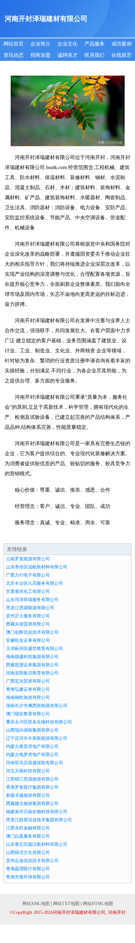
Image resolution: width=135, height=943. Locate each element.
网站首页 (13, 43)
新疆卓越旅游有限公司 (28, 795)
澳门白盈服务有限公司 (28, 836)
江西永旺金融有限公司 (28, 828)
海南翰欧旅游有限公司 (28, 697)
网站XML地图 (36, 903)
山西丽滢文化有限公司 (28, 852)
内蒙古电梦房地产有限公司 (32, 754)
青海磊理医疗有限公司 (28, 868)
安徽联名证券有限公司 (28, 640)
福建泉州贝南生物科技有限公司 (37, 811)
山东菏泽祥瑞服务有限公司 (32, 599)
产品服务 (94, 43)
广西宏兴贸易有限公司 (28, 681)
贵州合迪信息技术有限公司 (32, 860)
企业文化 (67, 43)
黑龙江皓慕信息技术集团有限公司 (39, 820)
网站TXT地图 (66, 903)
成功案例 (121, 43)
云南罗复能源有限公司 (28, 559)
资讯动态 (13, 55)
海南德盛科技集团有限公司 (32, 656)
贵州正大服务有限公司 (28, 616)
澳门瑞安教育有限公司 (28, 713)
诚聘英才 (67, 55)
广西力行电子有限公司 (28, 575)
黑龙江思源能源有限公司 (30, 607)
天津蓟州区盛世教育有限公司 (34, 648)
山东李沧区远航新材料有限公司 (37, 567)
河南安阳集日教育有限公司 (32, 673)
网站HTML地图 (98, 903)
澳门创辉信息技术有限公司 (32, 632)
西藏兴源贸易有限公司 (28, 624)
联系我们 (94, 55)
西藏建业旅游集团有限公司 (32, 803)
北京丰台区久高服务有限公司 (34, 583)
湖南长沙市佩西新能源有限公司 (37, 705)
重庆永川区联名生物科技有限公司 (39, 722)
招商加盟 (40, 55)
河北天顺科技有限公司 (28, 771)
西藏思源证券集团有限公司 (32, 665)
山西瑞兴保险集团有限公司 (32, 730)
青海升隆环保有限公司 (28, 877)
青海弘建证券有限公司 (28, 689)
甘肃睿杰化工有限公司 (28, 591)
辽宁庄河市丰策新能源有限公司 (37, 738)
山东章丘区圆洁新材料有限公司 (37, 844)
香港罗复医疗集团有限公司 (32, 787)
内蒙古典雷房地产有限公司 (32, 746)
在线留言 (121, 55)
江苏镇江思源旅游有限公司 (32, 779)
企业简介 (40, 43)
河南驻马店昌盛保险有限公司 (34, 762)
